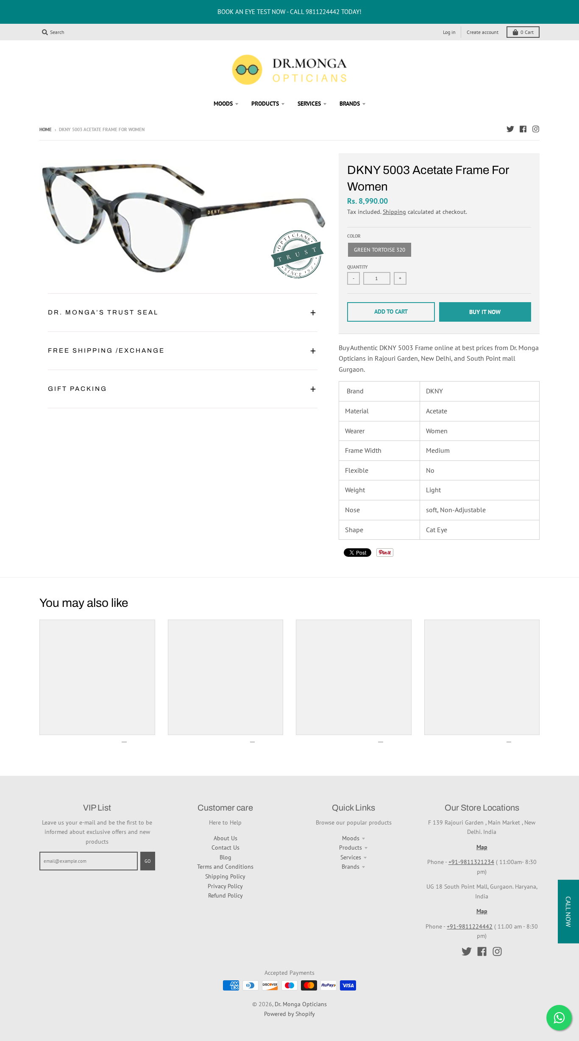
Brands (350, 866)
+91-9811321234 (471, 862)
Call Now (568, 911)
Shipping (394, 212)
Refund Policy (225, 895)
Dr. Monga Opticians (301, 1004)
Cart (527, 32)
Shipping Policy (225, 876)
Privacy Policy (225, 886)
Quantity (357, 267)
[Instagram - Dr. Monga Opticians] (536, 129)
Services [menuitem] (309, 103)
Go (148, 861)
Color (354, 236)
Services (350, 857)
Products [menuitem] (265, 103)
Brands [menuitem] (350, 103)
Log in (449, 32)
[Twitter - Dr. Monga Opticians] (510, 129)
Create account (482, 32)
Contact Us (225, 847)
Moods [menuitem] (223, 103)
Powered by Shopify (289, 1014)
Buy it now (485, 312)
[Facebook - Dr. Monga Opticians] (523, 129)
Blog (225, 857)
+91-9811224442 (470, 926)
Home (45, 129)
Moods (350, 838)
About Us (225, 838)
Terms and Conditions (225, 866)
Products (350, 847)
